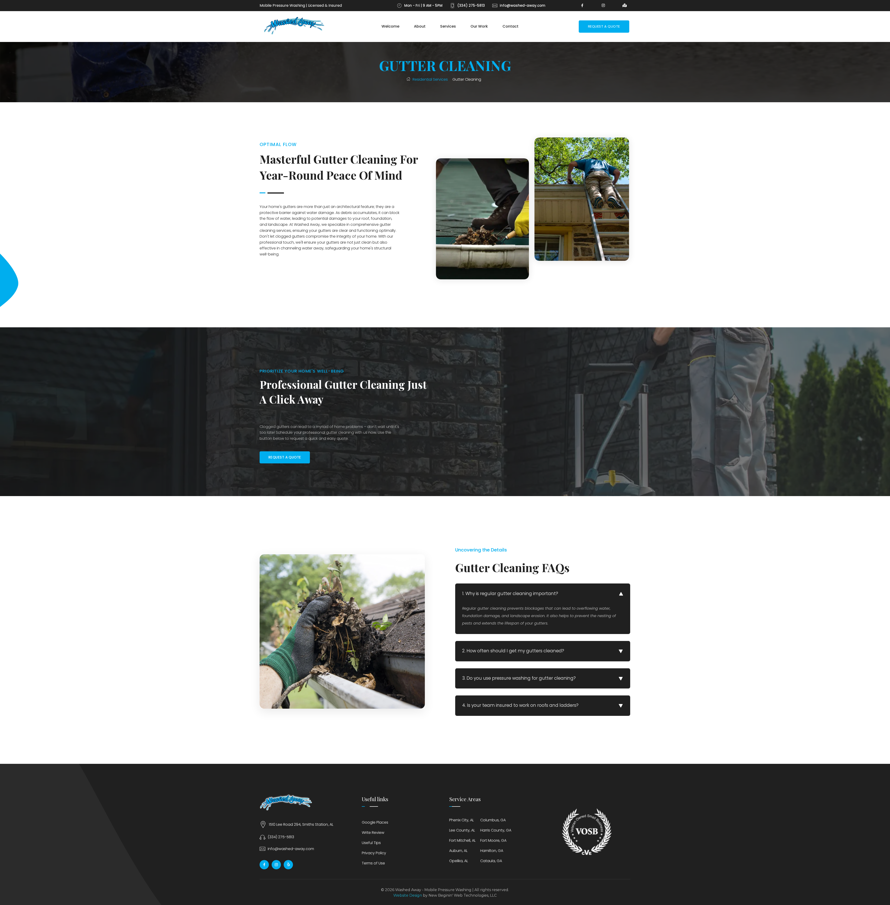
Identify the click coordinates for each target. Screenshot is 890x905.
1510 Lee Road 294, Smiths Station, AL (301, 824)
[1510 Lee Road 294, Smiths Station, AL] (263, 824)
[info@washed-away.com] (262, 849)
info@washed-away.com (291, 848)
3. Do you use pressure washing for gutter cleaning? (519, 678)
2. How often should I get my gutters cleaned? (513, 651)
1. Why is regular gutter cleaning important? (510, 593)
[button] (542, 594)
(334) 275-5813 (281, 837)
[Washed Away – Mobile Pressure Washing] (294, 25)
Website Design (407, 895)
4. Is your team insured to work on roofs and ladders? (520, 705)
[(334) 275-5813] (262, 837)
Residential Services (430, 79)
